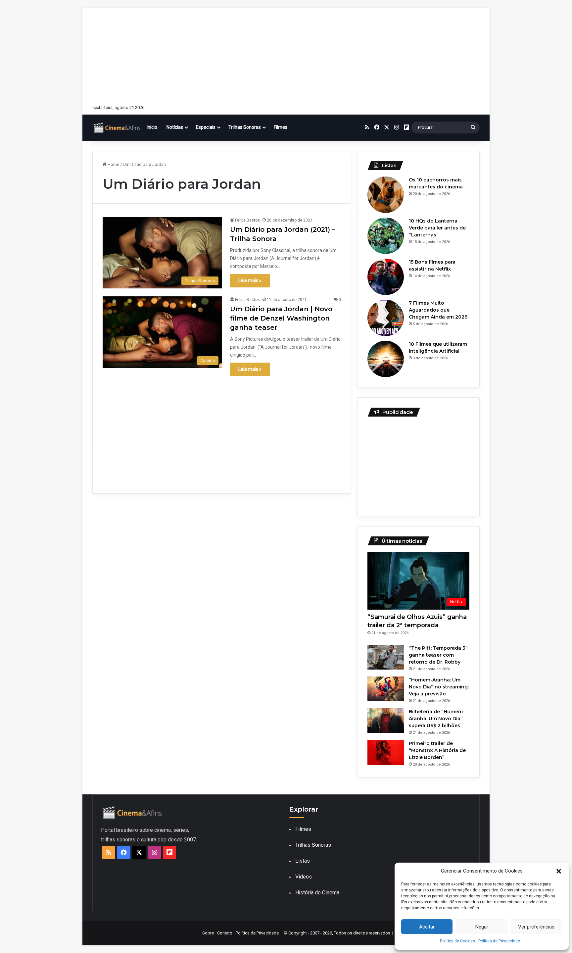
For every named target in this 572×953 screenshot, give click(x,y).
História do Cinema (317, 892)
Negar (481, 927)
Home (113, 164)
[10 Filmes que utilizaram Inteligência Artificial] (385, 359)
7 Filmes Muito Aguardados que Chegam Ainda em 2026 (438, 310)
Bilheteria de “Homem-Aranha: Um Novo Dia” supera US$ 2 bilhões (437, 718)
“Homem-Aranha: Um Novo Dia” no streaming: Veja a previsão (439, 687)
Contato (224, 932)
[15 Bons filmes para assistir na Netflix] (385, 277)
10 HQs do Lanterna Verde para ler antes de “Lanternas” (437, 228)
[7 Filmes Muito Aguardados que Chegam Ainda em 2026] (385, 318)
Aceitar (427, 927)
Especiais (205, 127)
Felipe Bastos (247, 220)
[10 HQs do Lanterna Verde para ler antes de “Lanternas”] (385, 236)
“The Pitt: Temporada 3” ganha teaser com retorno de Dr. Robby (438, 655)
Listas (302, 861)
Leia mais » (250, 280)
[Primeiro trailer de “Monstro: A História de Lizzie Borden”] (385, 752)
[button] (558, 871)
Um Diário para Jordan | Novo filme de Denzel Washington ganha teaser (281, 318)
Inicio (152, 127)
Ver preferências (536, 927)
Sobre (208, 932)
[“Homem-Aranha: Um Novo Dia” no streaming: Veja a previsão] (385, 689)
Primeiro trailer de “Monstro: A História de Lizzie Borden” (437, 750)
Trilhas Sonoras (244, 127)
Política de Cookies (457, 941)
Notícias (175, 127)
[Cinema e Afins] (117, 127)
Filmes (280, 127)
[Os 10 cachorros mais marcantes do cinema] (385, 194)
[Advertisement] (286, 54)
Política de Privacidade (499, 941)
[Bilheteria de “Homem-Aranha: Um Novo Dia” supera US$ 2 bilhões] (385, 720)
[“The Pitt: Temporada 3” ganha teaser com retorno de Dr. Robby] (385, 657)
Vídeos (303, 877)
